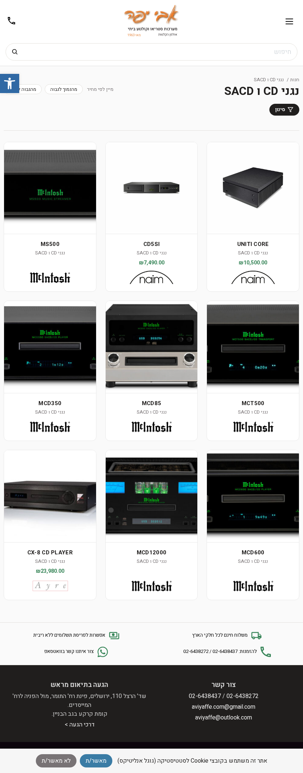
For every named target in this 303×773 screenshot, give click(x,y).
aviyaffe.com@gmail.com (223, 706)
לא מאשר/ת (56, 760)
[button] (9, 83)
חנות (294, 80)
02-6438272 (243, 696)
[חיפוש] (15, 52)
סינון (280, 109)
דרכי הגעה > (80, 724)
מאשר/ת (96, 760)
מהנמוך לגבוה (63, 89)
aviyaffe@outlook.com (223, 717)
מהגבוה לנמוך (22, 89)
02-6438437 (205, 696)
